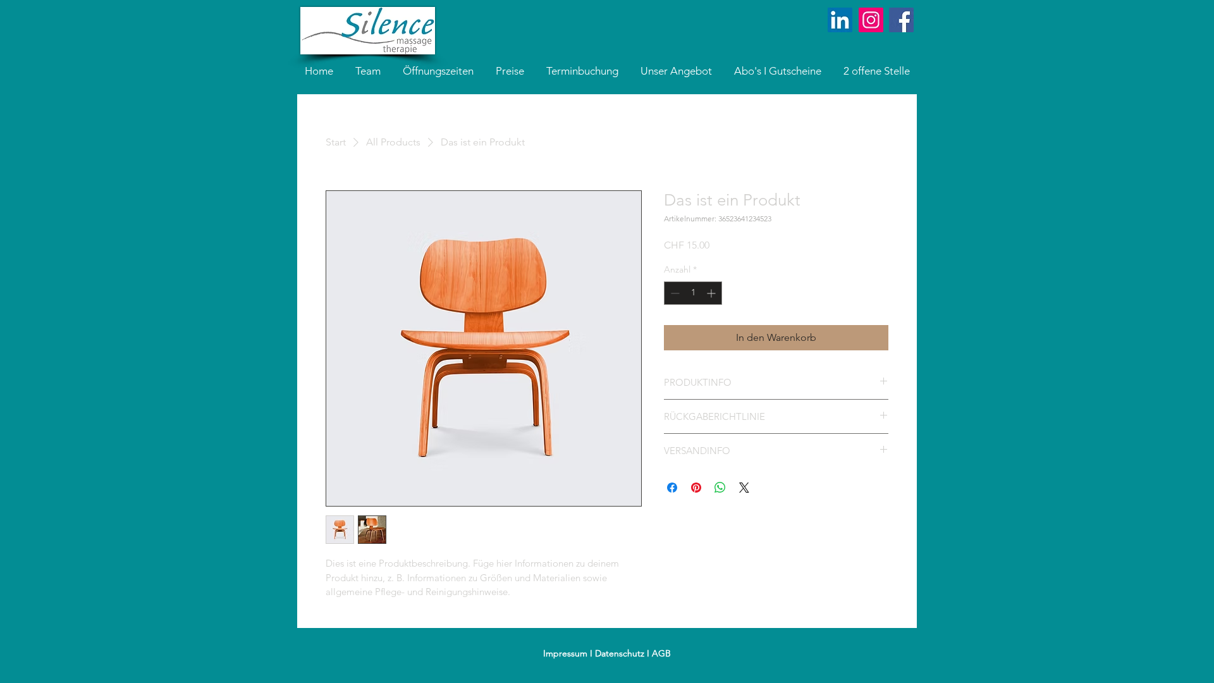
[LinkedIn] (840, 20)
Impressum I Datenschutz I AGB (607, 653)
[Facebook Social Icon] (901, 20)
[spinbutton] (693, 293)
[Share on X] (744, 487)
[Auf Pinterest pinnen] (696, 487)
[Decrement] (674, 293)
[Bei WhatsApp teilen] (720, 487)
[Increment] (712, 293)
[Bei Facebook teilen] (672, 487)
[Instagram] (871, 20)
